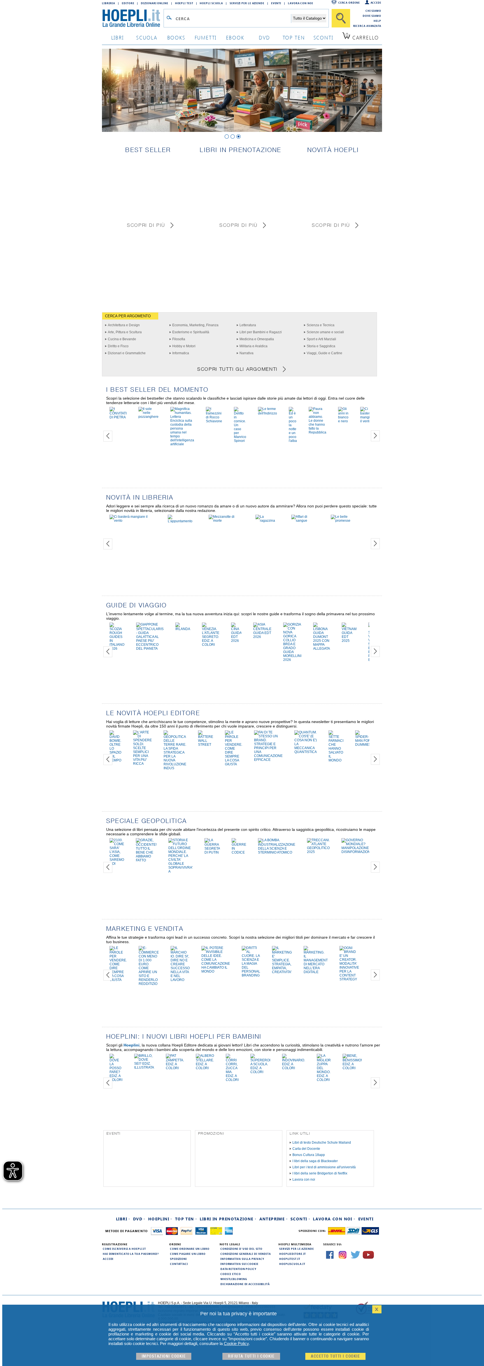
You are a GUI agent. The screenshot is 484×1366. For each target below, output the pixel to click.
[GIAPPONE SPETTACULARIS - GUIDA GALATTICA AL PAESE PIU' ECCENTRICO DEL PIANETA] (150, 649)
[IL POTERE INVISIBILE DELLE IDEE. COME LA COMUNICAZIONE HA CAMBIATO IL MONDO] (215, 971)
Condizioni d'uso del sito (241, 1248)
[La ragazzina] (267, 521)
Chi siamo (373, 10)
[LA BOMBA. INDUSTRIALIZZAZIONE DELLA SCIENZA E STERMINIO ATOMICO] (276, 852)
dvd (264, 37)
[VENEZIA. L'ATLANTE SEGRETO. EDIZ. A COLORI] (210, 645)
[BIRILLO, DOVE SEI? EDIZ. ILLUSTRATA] (144, 1067)
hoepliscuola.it (292, 1263)
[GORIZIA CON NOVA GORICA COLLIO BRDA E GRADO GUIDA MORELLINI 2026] (292, 660)
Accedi (376, 2)
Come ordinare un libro (190, 1248)
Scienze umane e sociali (325, 332)
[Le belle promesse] (347, 521)
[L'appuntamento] (182, 521)
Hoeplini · (160, 1219)
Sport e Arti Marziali (321, 339)
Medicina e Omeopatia (256, 339)
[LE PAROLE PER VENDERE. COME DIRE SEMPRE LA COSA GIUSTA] (233, 764)
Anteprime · (273, 1219)
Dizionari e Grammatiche (127, 353)
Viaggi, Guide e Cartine (324, 353)
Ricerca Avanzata (367, 25)
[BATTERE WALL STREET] (205, 745)
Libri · (123, 1219)
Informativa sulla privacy (242, 1258)
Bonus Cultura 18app (308, 1155)
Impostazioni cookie (164, 1356)
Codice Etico (230, 1274)
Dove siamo (372, 15)
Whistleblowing (233, 1279)
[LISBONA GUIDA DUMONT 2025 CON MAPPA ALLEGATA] (321, 649)
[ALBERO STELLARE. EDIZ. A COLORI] (205, 1068)
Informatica (180, 353)
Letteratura (247, 325)
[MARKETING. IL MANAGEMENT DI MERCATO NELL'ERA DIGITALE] (316, 972)
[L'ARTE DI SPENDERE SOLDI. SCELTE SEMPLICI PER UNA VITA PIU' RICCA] (142, 764)
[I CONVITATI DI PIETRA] (118, 417)
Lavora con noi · (334, 1219)
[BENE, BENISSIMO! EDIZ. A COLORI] (352, 1068)
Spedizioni (178, 1258)
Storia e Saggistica (321, 346)
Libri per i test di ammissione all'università (324, 1167)
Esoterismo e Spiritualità (190, 332)
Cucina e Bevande (122, 339)
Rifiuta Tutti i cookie (251, 1356)
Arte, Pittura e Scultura (125, 332)
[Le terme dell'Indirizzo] (267, 413)
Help (377, 20)
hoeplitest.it (289, 1258)
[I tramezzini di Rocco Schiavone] (214, 421)
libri (117, 37)
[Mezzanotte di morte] (226, 521)
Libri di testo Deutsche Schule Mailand (321, 1142)
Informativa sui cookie (239, 1263)
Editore (128, 3)
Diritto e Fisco (118, 346)
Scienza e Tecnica (320, 325)
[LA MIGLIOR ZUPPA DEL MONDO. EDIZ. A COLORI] (324, 1080)
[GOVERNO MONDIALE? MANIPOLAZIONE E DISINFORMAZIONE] (357, 852)
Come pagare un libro (188, 1253)
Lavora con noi (303, 1179)
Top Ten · (186, 1219)
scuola (146, 37)
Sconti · (300, 1219)
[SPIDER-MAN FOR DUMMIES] (363, 745)
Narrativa (246, 353)
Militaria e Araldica (253, 346)
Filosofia (178, 339)
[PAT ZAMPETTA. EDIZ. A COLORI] (175, 1068)
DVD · (139, 1219)
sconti (323, 37)
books (176, 37)
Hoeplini (131, 1045)
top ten (294, 37)
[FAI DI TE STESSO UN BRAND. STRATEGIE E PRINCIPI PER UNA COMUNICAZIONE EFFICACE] (268, 760)
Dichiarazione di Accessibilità (245, 1284)
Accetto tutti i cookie (335, 1356)
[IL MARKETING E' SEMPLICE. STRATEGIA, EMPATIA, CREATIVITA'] (282, 972)
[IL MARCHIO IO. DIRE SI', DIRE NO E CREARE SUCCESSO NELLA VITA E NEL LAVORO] (180, 980)
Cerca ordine (349, 2)
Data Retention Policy (238, 1269)
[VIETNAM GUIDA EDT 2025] (349, 641)
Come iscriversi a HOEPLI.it (124, 1248)
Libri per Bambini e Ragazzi (260, 332)
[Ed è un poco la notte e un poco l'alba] (293, 441)
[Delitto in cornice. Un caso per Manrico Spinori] (240, 441)
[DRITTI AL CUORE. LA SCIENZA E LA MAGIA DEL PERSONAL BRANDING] (251, 975)
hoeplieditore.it (292, 1253)
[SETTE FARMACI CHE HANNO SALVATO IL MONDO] (336, 760)
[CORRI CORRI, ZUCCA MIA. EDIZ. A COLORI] (232, 1080)
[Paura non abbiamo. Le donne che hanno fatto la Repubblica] (317, 432)
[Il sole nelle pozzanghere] (148, 417)
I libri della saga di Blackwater (315, 1161)
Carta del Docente (306, 1149)
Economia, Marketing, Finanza (195, 325)
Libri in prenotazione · (228, 1219)
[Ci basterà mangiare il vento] (367, 421)
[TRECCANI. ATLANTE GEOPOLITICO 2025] (318, 852)
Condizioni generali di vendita (245, 1253)
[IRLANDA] (182, 629)
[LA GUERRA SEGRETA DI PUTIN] (212, 852)
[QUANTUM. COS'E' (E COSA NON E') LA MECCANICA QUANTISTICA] (305, 752)
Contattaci (179, 1263)
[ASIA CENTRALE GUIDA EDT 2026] (262, 637)
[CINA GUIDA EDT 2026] (236, 641)
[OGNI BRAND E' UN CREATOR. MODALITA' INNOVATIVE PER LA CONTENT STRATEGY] (349, 979)
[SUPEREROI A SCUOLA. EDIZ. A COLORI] (260, 1072)
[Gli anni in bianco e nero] (343, 421)
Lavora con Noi (300, 3)
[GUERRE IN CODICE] (239, 852)
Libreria (108, 3)
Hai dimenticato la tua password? (131, 1253)
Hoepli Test (184, 3)
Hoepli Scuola (211, 3)
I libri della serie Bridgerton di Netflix (319, 1173)
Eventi (276, 3)
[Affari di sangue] (305, 521)
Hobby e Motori (184, 346)
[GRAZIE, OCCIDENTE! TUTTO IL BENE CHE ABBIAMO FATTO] (146, 860)
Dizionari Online (154, 3)
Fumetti (206, 37)
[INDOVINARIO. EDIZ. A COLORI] (293, 1068)
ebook (235, 37)
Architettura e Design (124, 325)
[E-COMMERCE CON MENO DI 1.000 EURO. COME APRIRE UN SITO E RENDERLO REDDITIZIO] (149, 984)
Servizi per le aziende (247, 3)
